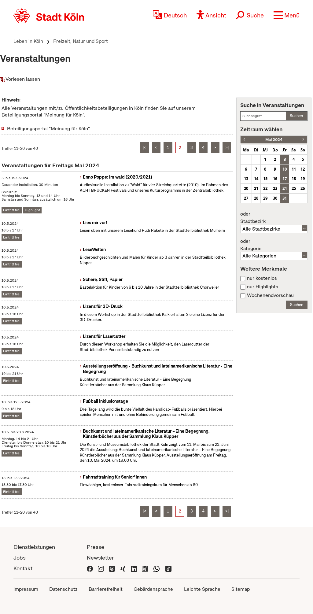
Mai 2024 (273, 139)
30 (275, 198)
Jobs (19, 557)
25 (294, 188)
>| (227, 147)
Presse (95, 546)
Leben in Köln (28, 41)
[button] (287, 15)
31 (284, 198)
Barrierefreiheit (106, 589)
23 (275, 188)
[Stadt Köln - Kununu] (145, 568)
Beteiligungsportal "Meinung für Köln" (48, 128)
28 (256, 198)
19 (302, 178)
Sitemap (240, 589)
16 (275, 178)
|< (144, 147)
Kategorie (251, 245)
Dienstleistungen (34, 546)
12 (302, 169)
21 (256, 188)
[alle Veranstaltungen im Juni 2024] (303, 139)
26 (302, 188)
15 (265, 178)
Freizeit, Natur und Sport (80, 41)
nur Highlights (262, 286)
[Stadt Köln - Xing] (123, 568)
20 (246, 188)
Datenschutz (63, 589)
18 (294, 178)
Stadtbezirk (253, 217)
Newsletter (100, 557)
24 (284, 188)
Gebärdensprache (153, 589)
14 (256, 178)
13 (246, 178)
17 (284, 178)
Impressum (25, 589)
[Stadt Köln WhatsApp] (156, 568)
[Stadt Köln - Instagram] (101, 568)
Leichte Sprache (202, 589)
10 (284, 169)
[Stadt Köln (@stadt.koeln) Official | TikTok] (168, 568)
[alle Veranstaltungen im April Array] (244, 139)
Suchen (296, 115)
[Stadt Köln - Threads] (112, 568)
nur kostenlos (262, 278)
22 (265, 188)
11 (294, 169)
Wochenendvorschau (270, 295)
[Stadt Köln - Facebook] (90, 568)
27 (246, 198)
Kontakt (22, 568)
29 (265, 198)
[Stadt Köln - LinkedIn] (134, 568)
